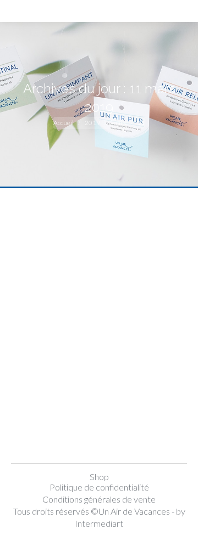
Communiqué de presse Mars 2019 (93, 377)
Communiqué (50, 402)
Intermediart (99, 523)
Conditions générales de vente (99, 499)
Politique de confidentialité (99, 487)
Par (98, 402)
